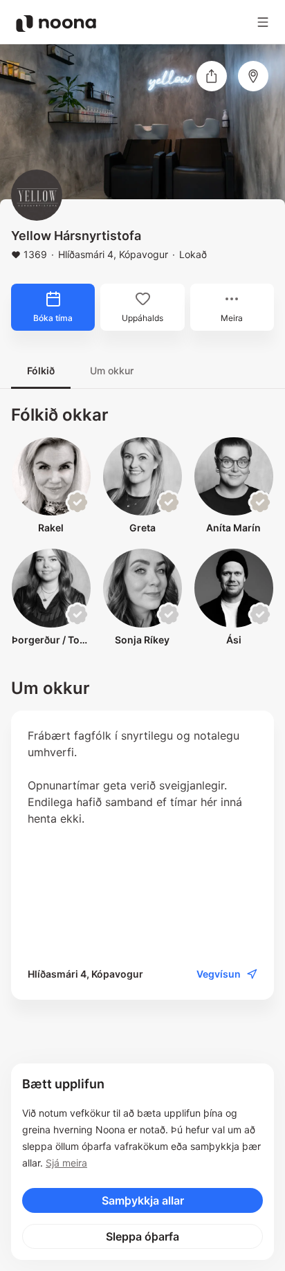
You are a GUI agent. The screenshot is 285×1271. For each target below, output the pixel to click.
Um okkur (112, 370)
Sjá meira (66, 1163)
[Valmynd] (263, 22)
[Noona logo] (56, 23)
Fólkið (41, 370)
